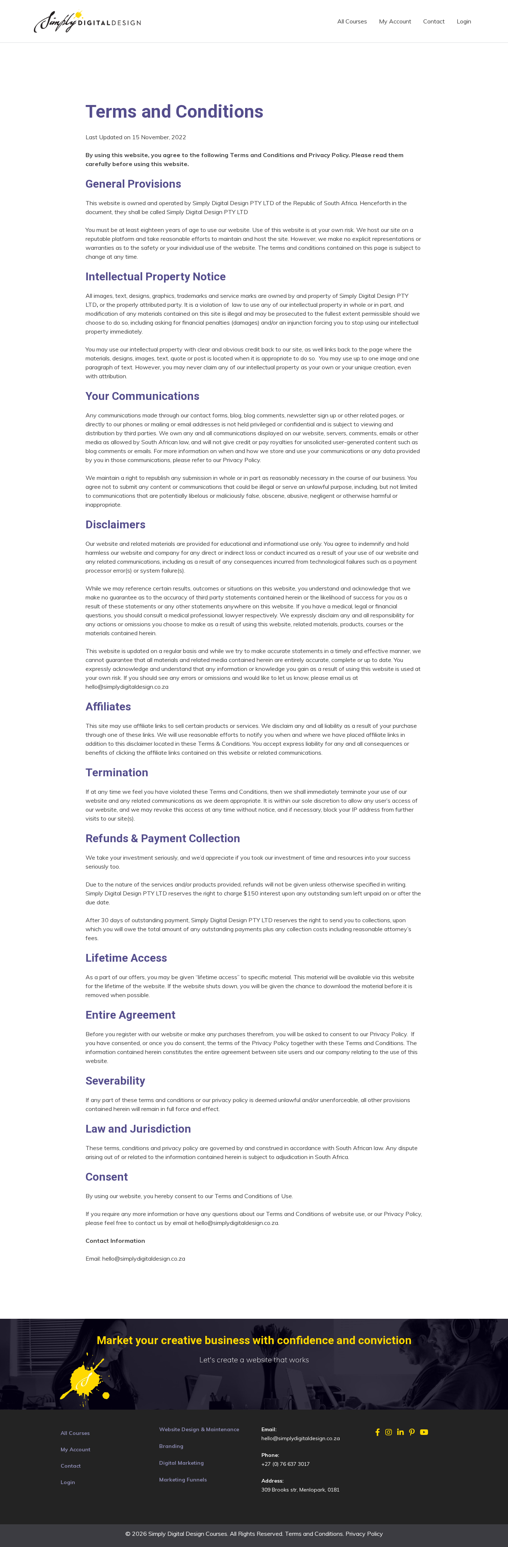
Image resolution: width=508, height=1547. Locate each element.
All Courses (352, 21)
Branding (171, 1446)
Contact (434, 21)
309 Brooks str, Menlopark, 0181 (300, 1489)
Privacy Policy (364, 1533)
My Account (395, 21)
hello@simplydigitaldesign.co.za (300, 1438)
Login (464, 21)
